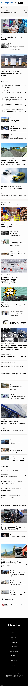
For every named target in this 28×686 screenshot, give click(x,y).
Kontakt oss (14, 660)
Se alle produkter (14, 642)
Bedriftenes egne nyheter (9, 205)
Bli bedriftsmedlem (14, 635)
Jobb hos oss (14, 662)
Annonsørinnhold (14, 651)
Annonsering (14, 637)
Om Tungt (14, 665)
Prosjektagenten (14, 639)
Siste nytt (4, 7)
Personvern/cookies (14, 649)
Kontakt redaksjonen (14, 658)
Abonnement (14, 632)
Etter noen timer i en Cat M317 (9, 12)
